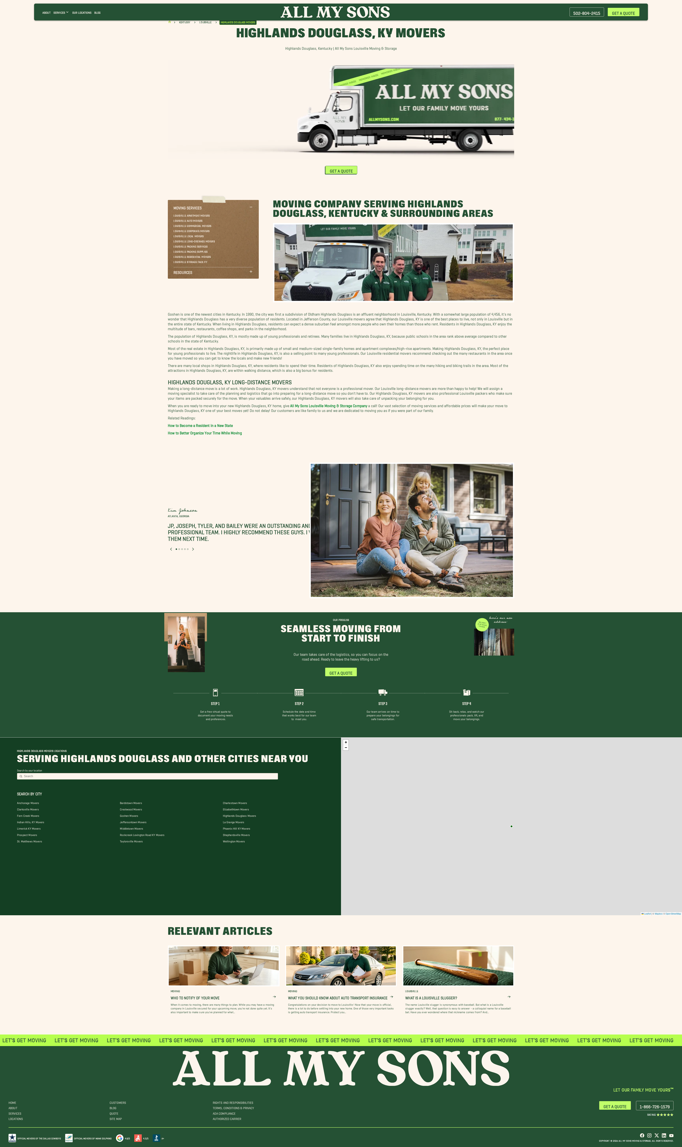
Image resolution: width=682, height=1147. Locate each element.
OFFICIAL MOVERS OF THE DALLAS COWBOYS (39, 1138)
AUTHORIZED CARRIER (227, 1118)
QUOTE (114, 1112)
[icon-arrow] (274, 997)
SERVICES (15, 1112)
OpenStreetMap (673, 913)
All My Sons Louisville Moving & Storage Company (328, 404)
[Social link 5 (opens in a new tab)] (671, 1136)
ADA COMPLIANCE (224, 1112)
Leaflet (647, 913)
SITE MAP (116, 1118)
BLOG (113, 1107)
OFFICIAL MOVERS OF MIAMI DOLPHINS (93, 1138)
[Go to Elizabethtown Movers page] (511, 826)
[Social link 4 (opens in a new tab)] (664, 1136)
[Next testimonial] (193, 549)
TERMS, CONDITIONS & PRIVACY (233, 1107)
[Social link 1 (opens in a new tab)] (642, 1136)
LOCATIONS (16, 1118)
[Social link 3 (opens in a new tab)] (656, 1136)
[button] (213, 207)
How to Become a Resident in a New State (200, 424)
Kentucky (184, 22)
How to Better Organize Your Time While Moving (205, 432)
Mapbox (659, 913)
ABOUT (13, 1107)
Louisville (205, 22)
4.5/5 (145, 1138)
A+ (163, 1138)
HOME (12, 1102)
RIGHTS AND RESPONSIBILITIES (233, 1102)
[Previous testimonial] (171, 549)
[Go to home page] (169, 22)
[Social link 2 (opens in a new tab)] (649, 1136)
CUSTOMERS (118, 1102)
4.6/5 (127, 1138)
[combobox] (150, 776)
